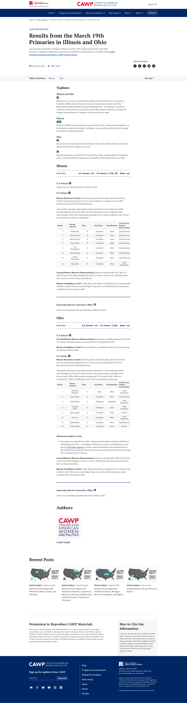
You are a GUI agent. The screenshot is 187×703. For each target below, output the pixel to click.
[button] (153, 66)
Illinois (51, 78)
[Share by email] (139, 66)
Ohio (61, 78)
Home (31, 20)
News (127, 13)
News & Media (42, 20)
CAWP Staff (55, 66)
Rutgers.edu (33, 6)
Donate (152, 13)
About (138, 13)
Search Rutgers (43, 6)
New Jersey (114, 13)
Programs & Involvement (69, 13)
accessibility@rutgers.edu (138, 684)
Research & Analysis (94, 13)
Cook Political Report (98, 109)
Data (51, 13)
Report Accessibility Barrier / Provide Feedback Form (134, 686)
